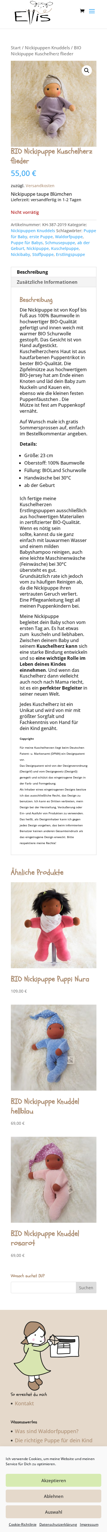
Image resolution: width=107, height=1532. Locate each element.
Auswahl (53, 1512)
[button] (87, 70)
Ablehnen (53, 1496)
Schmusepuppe (60, 242)
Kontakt (24, 1403)
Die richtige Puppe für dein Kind (53, 1440)
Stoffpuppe (43, 254)
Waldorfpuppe (69, 236)
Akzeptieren (53, 1480)
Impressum (89, 1524)
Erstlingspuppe (70, 254)
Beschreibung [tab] (32, 272)
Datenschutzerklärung (58, 1524)
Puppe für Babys (27, 242)
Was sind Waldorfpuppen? (46, 1431)
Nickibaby (20, 254)
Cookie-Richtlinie (23, 1524)
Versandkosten (40, 185)
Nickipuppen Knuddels (47, 47)
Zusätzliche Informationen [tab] (47, 282)
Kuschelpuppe (65, 248)
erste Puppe (41, 236)
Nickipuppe (38, 248)
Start (16, 47)
